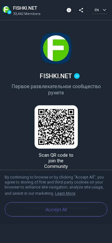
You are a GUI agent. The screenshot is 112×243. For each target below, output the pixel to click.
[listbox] (99, 10)
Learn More (65, 193)
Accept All (56, 209)
